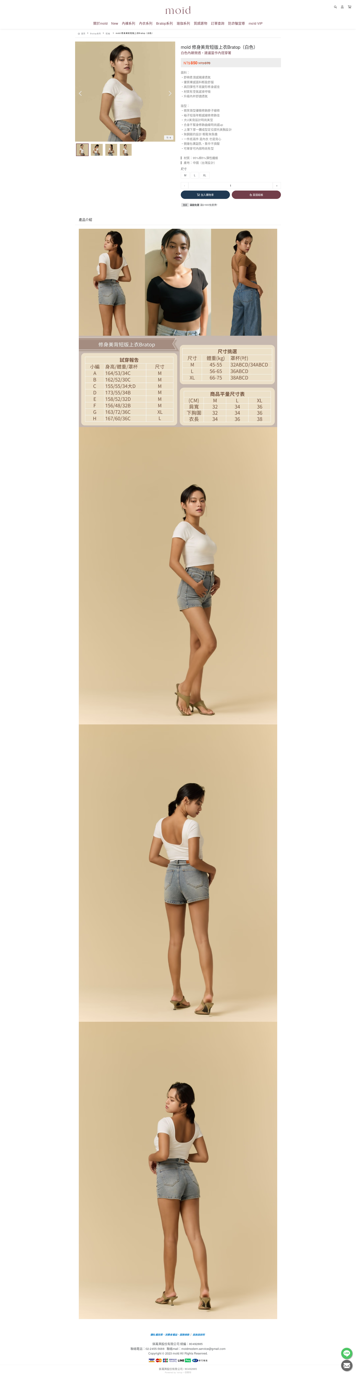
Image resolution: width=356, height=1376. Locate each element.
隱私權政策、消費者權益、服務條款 (169, 1334)
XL (204, 175)
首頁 (83, 33)
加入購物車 (207, 194)
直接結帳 (258, 194)
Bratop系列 (95, 33)
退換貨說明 (199, 1334)
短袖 (108, 33)
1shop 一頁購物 (184, 1372)
